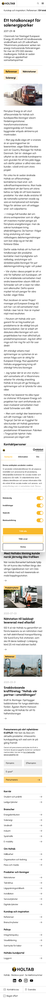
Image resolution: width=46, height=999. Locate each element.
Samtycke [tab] (8, 457)
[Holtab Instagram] (26, 980)
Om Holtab (9, 848)
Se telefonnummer (33, 975)
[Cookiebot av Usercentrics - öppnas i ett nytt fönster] (33, 450)
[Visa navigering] (42, 3)
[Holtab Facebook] (20, 980)
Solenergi (11, 77)
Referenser (32, 10)
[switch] (40, 505)
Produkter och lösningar (16, 872)
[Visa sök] (38, 3)
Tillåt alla (23, 531)
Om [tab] (37, 457)
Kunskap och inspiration (14, 10)
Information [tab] (23, 457)
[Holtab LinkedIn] (14, 980)
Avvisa (23, 547)
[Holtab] (8, 3)
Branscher (9, 809)
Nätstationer (29, 71)
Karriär (7, 791)
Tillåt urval (23, 539)
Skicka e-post (17, 975)
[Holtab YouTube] (31, 980)
